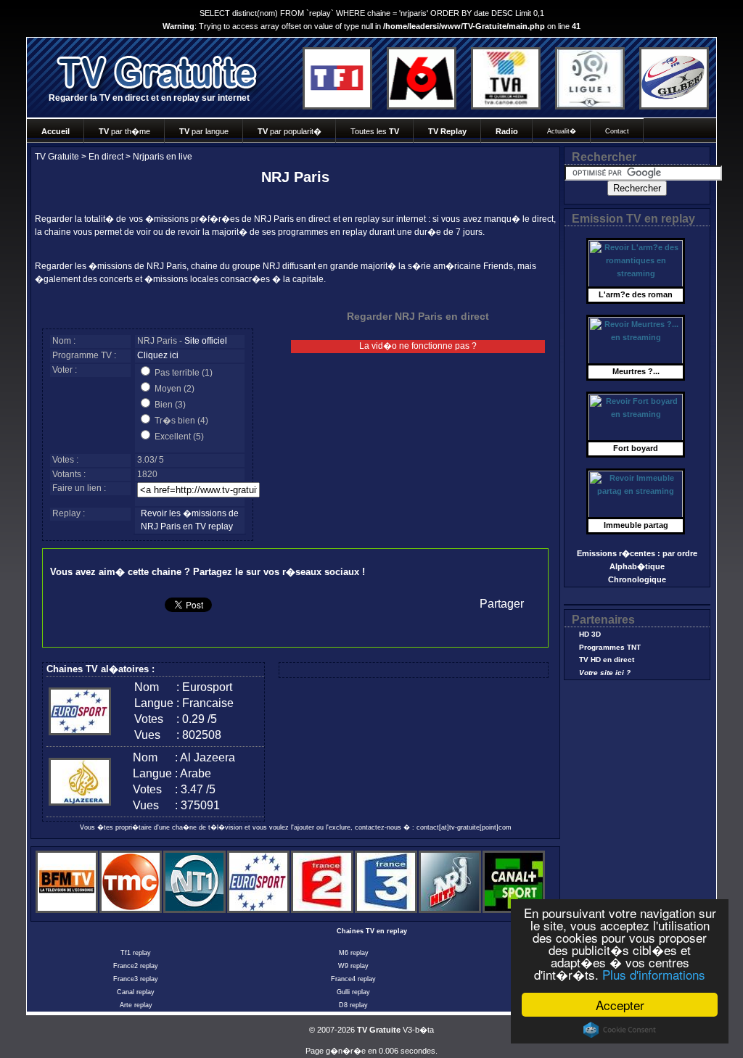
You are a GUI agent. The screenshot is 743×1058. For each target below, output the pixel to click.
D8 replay (353, 1005)
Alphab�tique (637, 566)
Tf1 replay (135, 952)
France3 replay (135, 979)
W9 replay (353, 966)
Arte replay (136, 1005)
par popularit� (289, 131)
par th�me (124, 131)
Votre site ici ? (605, 673)
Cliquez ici (157, 355)
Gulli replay (353, 992)
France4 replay (353, 979)
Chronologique (637, 579)
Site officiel (205, 341)
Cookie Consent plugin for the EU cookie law (619, 1030)
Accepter (620, 1005)
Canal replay (136, 992)
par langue (204, 131)
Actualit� (561, 131)
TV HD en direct (606, 660)
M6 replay (354, 952)
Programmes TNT (610, 647)
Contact (617, 131)
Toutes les (374, 131)
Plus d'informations (653, 974)
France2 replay (135, 966)
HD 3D (590, 634)
